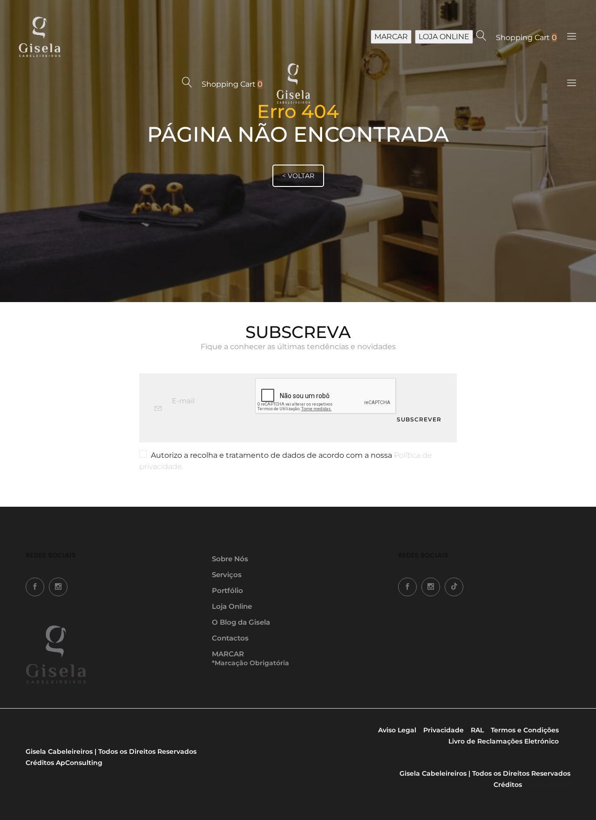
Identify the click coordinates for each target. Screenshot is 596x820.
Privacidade (443, 730)
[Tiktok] (454, 587)
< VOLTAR (298, 176)
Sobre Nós (230, 558)
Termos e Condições (525, 730)
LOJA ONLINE (444, 36)
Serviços (227, 574)
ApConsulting (79, 762)
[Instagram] (58, 587)
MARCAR (391, 36)
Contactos (230, 638)
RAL (477, 730)
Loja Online (232, 606)
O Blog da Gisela (241, 622)
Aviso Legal (397, 730)
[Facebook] (35, 587)
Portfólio (227, 590)
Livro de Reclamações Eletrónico (503, 741)
